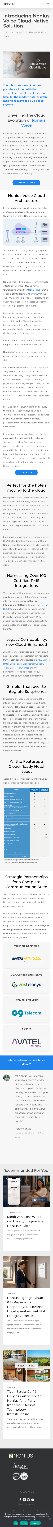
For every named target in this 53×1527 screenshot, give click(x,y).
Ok (16, 1523)
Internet (13, 1179)
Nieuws (33, 32)
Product (42, 32)
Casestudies (15, 1354)
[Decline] (49, 1519)
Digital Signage (17, 1260)
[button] (48, 4)
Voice (6, 36)
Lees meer (35, 1523)
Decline (24, 1523)
